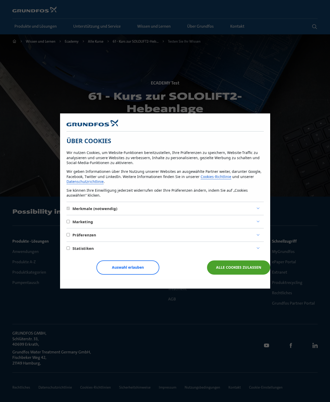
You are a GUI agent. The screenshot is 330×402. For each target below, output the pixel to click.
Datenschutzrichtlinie (85, 181)
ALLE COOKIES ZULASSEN (238, 267)
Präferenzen (84, 234)
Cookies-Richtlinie (216, 176)
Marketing (82, 221)
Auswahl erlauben (128, 267)
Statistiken (83, 248)
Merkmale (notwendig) (94, 208)
